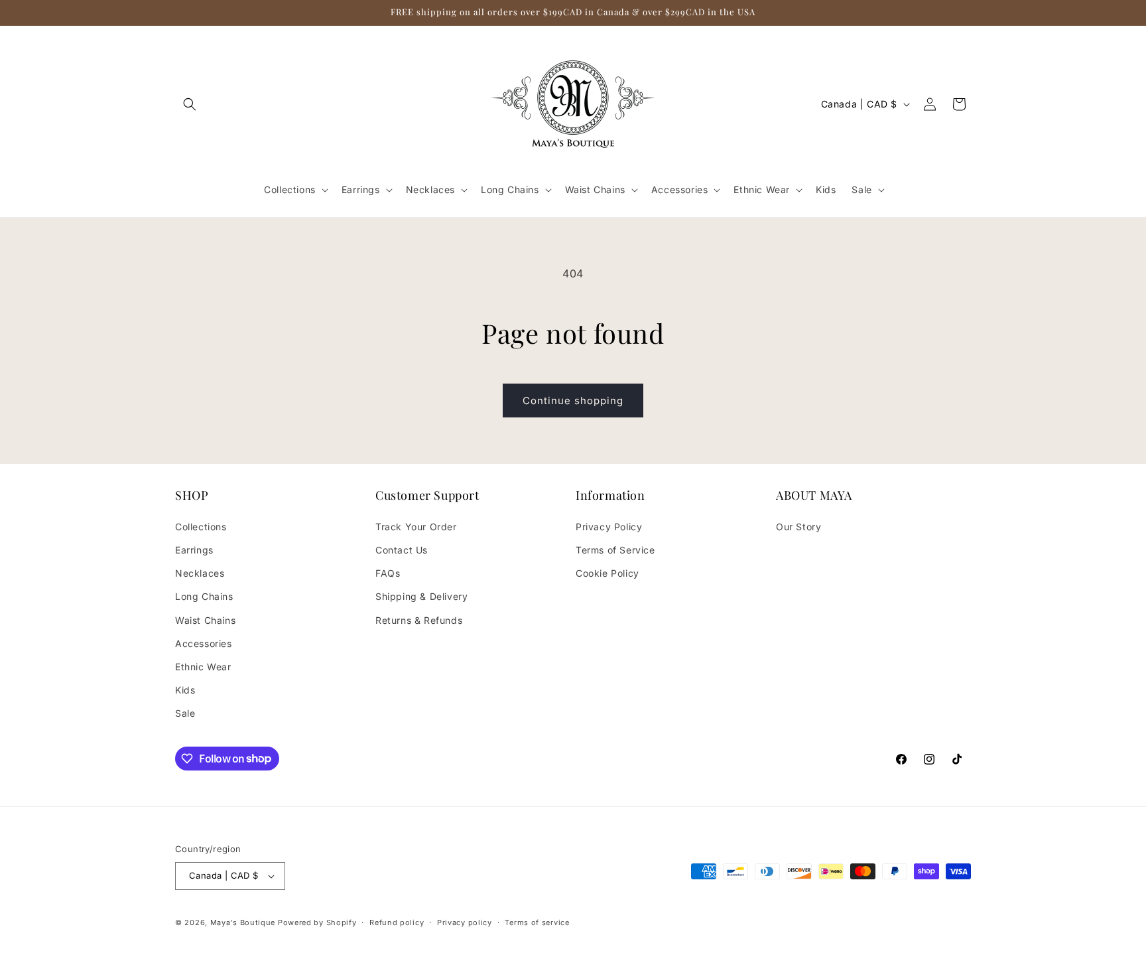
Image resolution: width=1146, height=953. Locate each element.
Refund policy (396, 922)
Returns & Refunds (418, 620)
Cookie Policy (607, 573)
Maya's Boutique (244, 922)
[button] (189, 104)
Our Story (798, 526)
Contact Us (401, 549)
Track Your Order (416, 526)
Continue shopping (573, 400)
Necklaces (199, 573)
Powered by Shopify (317, 922)
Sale (185, 713)
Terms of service (537, 922)
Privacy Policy (609, 526)
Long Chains (204, 596)
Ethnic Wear (203, 666)
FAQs (387, 573)
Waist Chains (205, 620)
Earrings (194, 549)
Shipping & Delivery (421, 596)
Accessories (203, 643)
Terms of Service (615, 549)
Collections (201, 526)
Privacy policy (464, 922)
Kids (185, 690)
